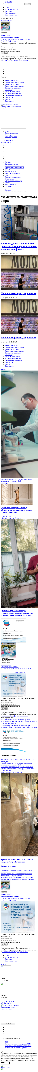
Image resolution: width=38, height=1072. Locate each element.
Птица (7, 169)
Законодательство (11, 80)
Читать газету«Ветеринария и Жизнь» (10, 36)
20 (2, 944)
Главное (8, 162)
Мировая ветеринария (13, 93)
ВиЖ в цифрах (10, 184)
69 (6, 53)
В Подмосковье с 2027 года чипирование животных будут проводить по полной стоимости (19, 726)
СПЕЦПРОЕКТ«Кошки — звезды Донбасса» (11, 517)
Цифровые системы (12, 84)
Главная (8, 190)
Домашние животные (13, 88)
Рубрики (8, 2)
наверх (4, 964)
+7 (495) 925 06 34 (7, 1001)
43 (6, 944)
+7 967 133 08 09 (7, 140)
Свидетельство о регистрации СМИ (18, 1044)
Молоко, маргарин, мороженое (18, 293)
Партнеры (8, 11)
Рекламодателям (11, 15)
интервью (4, 369)
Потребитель (9, 179)
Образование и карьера (13, 95)
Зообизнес (8, 90)
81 (6, 708)
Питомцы (4, 483)
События (8, 186)
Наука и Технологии (12, 92)
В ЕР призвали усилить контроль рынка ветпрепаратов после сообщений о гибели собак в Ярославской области (19, 721)
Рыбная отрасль (10, 171)
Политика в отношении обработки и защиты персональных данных (18, 1047)
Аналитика (9, 97)
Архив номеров (10, 13)
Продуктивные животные (14, 86)
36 (2, 53)
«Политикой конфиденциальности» (15, 60)
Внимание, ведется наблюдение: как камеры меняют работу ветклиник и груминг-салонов (17, 768)
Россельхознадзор (11, 9)
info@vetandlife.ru (7, 20)
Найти (28, 4)
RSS (6, 1042)
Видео (7, 99)
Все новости (9, 101)
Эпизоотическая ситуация (14, 82)
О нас (7, 7)
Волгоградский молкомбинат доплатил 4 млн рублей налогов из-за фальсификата (19, 246)
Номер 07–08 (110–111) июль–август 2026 (16, 39)
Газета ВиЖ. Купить (8, 41)
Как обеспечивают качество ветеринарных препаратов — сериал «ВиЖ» (16, 480)
